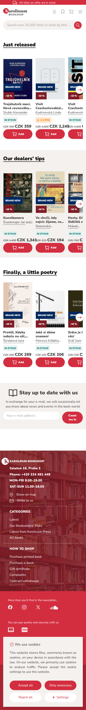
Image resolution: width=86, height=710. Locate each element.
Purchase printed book (26, 557)
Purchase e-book (22, 563)
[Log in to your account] (54, 12)
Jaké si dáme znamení (45, 334)
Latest (14, 519)
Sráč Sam (74, 341)
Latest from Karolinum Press (30, 532)
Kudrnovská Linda (48, 112)
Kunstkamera (13, 218)
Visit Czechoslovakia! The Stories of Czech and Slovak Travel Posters (49, 106)
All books (16, 537)
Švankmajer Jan (14, 222)
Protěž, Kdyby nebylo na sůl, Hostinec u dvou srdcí (16, 334)
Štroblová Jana (13, 341)
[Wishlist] (62, 12)
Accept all (25, 685)
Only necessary (60, 685)
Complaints (18, 575)
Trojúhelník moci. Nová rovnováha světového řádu (17, 106)
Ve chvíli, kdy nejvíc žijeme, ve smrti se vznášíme (50, 220)
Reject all (25, 697)
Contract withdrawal (24, 581)
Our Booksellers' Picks (26, 526)
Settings (63, 697)
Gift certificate (20, 569)
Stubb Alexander (15, 112)
